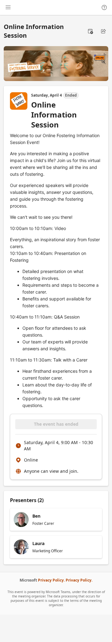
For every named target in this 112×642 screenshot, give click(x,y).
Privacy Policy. (51, 580)
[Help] (104, 7)
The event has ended (56, 424)
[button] (90, 31)
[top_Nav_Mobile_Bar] (8, 7)
